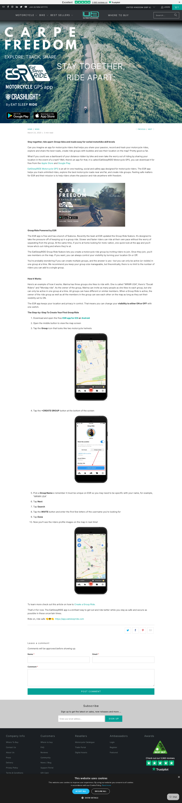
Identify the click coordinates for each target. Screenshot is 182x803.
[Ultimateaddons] (90, 15)
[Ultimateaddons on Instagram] (12, 7)
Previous (141, 129)
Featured (114, 752)
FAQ (42, 747)
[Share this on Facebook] (135, 630)
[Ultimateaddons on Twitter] (21, 7)
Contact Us (11, 747)
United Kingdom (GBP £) (139, 7)
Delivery (9, 762)
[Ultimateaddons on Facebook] (8, 7)
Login (167, 7)
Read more (106, 785)
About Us (10, 752)
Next (150, 129)
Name (31, 654)
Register (113, 747)
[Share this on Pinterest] (143, 630)
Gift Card (44, 773)
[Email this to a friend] (150, 630)
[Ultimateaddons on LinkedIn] (16, 7)
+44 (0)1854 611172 (38, 7)
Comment (33, 667)
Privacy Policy (12, 768)
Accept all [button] (81, 791)
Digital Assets (81, 752)
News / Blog (46, 762)
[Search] (175, 15)
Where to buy (47, 742)
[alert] (91, 788)
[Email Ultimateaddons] (3, 7)
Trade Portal (80, 747)
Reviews (44, 752)
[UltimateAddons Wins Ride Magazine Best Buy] (160, 747)
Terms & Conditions (14, 773)
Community (45, 757)
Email (95, 654)
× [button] (179, 777)
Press (8, 757)
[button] (27, 15)
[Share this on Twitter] (128, 630)
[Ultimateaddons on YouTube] (25, 7)
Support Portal (47, 768)
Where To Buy (12, 742)
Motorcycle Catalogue (85, 742)
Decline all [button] (100, 791)
